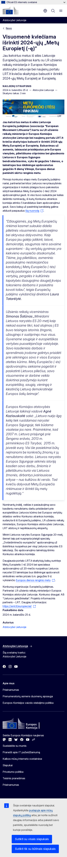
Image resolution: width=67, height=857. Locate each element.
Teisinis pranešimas (14, 778)
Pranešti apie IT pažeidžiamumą (21, 752)
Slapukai (8, 765)
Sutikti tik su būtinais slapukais (35, 848)
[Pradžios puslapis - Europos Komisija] (11, 10)
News (9, 28)
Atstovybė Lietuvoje (14, 627)
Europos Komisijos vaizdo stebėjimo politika (28, 702)
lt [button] (45, 10)
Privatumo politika (13, 771)
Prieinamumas (11, 689)
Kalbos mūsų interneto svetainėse (22, 758)
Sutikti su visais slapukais (32, 839)
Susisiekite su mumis (15, 745)
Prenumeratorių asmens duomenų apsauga (28, 696)
